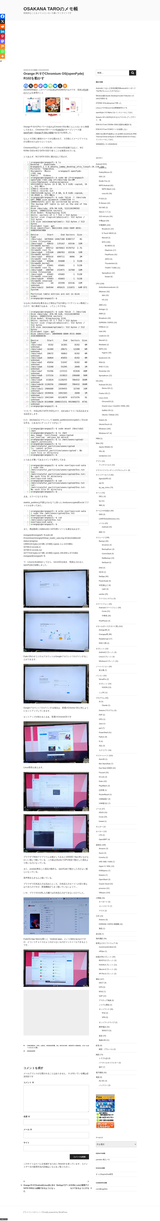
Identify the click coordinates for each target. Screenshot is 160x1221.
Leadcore (102, 336)
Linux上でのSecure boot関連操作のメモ (111, 108)
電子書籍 (99, 1073)
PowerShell (103, 732)
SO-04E (102, 207)
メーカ (98, 809)
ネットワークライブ (107, 1022)
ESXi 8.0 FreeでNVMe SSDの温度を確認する (114, 125)
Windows (102, 429)
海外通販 (99, 939)
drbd (100, 568)
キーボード (103, 902)
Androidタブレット (106, 652)
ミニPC (102, 693)
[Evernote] (50, 86)
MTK (104, 242)
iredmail (105, 527)
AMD (101, 305)
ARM (101, 314)
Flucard (102, 772)
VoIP (100, 996)
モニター (99, 827)
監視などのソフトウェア (105, 943)
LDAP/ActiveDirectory (107, 519)
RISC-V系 (102, 643)
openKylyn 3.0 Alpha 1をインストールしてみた (114, 112)
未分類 (98, 934)
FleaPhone (109, 255)
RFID (101, 992)
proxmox (102, 888)
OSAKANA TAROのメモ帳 (51, 8)
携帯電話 (102, 1027)
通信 (97, 979)
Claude (105, 705)
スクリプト (103, 750)
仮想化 (98, 845)
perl (100, 728)
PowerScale (103, 581)
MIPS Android (104, 185)
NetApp (102, 576)
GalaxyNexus (104, 172)
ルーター (99, 831)
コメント (29, 1082)
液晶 (100, 928)
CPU (37, 1045)
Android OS (103, 385)
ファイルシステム (106, 598)
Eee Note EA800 (105, 768)
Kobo (101, 781)
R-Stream (102, 203)
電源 (97, 1077)
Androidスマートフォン (108, 608)
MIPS (101, 349)
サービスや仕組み (103, 511)
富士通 (101, 670)
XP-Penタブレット (106, 974)
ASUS (101, 812)
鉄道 (97, 1045)
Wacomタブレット (106, 969)
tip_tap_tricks (104, 487)
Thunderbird (110, 263)
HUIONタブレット (106, 965)
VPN (103, 1017)
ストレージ (100, 537)
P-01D (101, 199)
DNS (100, 514)
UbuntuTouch (104, 424)
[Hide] (1, 61)
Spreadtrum (106, 273)
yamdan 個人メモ (103, 1159)
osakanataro (43, 70)
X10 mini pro (104, 216)
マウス (101, 911)
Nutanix (102, 875)
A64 (103, 295)
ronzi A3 (105, 193)
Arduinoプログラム (106, 710)
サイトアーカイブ (103, 475)
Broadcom (106, 229)
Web (98, 443)
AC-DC (101, 1081)
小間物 (98, 898)
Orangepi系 (50, 1045)
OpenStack (103, 879)
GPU (101, 719)
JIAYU (107, 259)
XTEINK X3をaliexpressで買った (109, 103)
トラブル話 (103, 1058)
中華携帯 (102, 225)
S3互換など (103, 585)
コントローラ (104, 906)
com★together (102, 1189)
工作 (97, 916)
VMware (102, 893)
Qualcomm (103, 358)
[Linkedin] (2, 31)
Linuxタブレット (105, 657)
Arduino (102, 920)
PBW (98, 439)
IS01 (100, 177)
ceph (104, 589)
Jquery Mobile (104, 447)
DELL (101, 496)
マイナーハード (102, 756)
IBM (100, 505)
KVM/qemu (103, 871)
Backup (102, 541)
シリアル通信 (104, 1005)
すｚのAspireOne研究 (104, 1174)
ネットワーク (104, 1009)
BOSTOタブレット (106, 960)
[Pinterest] (2, 36)
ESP (100, 715)
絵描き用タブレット (104, 957)
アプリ (98, 461)
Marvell (105, 238)
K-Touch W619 (108, 233)
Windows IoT (104, 433)
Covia (104, 611)
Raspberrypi (103, 639)
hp (100, 501)
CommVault (106, 554)
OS (57, 1045)
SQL (100, 746)
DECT (101, 983)
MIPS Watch (107, 189)
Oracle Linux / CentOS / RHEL (114, 406)
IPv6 (103, 1013)
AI (99, 702)
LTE (100, 835)
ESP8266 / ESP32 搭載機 (109, 924)
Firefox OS (103, 393)
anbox (101, 168)
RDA (100, 362)
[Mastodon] (40, 86)
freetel (107, 277)
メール (28, 1129)
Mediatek (102, 345)
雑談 (97, 1055)
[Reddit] (36, 86)
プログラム (100, 698)
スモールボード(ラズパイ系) (107, 626)
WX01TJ (105, 1030)
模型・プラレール (106, 1049)
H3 (103, 300)
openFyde (28, 133)
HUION (105, 687)
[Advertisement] (80, 50)
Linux (43, 1045)
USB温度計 (103, 799)
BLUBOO (108, 246)
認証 (100, 532)
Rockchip (63, 1045)
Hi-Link (101, 777)
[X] (31, 86)
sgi (100, 483)
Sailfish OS (106, 410)
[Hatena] (45, 86)
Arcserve (105, 545)
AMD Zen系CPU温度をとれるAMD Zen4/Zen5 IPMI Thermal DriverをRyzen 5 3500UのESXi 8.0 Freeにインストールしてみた (116, 136)
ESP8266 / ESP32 (106, 322)
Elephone (108, 250)
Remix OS (106, 388)
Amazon (102, 848)
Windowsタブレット (107, 661)
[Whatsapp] (2, 51)
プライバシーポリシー (31, 1212)
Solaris (101, 420)
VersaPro (102, 679)
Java (101, 724)
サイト (27, 1143)
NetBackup (106, 558)
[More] (65, 86)
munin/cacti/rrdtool (106, 947)
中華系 (104, 616)
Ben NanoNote (104, 764)
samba (101, 594)
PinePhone (103, 621)
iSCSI (101, 572)
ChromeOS (31, 1045)
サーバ (98, 493)
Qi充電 (101, 790)
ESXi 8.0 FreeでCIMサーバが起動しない (112, 129)
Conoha (102, 857)
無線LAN (102, 1040)
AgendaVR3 (103, 479)
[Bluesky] (55, 86)
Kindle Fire (103, 181)
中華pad (102, 221)
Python (101, 737)
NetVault (105, 562)
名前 (27, 1116)
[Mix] (2, 46)
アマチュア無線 (105, 1000)
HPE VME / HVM (105, 862)
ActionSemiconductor (107, 287)
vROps (101, 951)
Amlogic (102, 309)
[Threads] (60, 86)
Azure (101, 853)
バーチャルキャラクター (108, 1063)
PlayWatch (103, 786)
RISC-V (102, 367)
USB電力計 (103, 803)
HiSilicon (102, 327)
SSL (100, 451)
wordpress (103, 456)
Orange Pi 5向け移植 (43, 133)
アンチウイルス (105, 465)
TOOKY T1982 (111, 268)
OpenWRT (103, 839)
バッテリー (103, 1085)
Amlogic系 (103, 630)
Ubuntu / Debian (74, 1045)
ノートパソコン (102, 666)
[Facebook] (26, 86)
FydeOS (60, 130)
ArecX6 (102, 759)
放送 (100, 1036)
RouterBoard (104, 794)
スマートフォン (102, 604)
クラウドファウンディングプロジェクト (111, 470)
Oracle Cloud (104, 884)
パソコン (99, 676)
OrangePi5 (31, 1051)
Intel (100, 331)
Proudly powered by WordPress (54, 1212)
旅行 (100, 1067)
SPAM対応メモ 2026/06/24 (106, 144)
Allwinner (102, 292)
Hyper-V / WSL (104, 866)
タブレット (100, 649)
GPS (100, 987)
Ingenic (105, 353)
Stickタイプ (103, 212)
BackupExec (107, 549)
